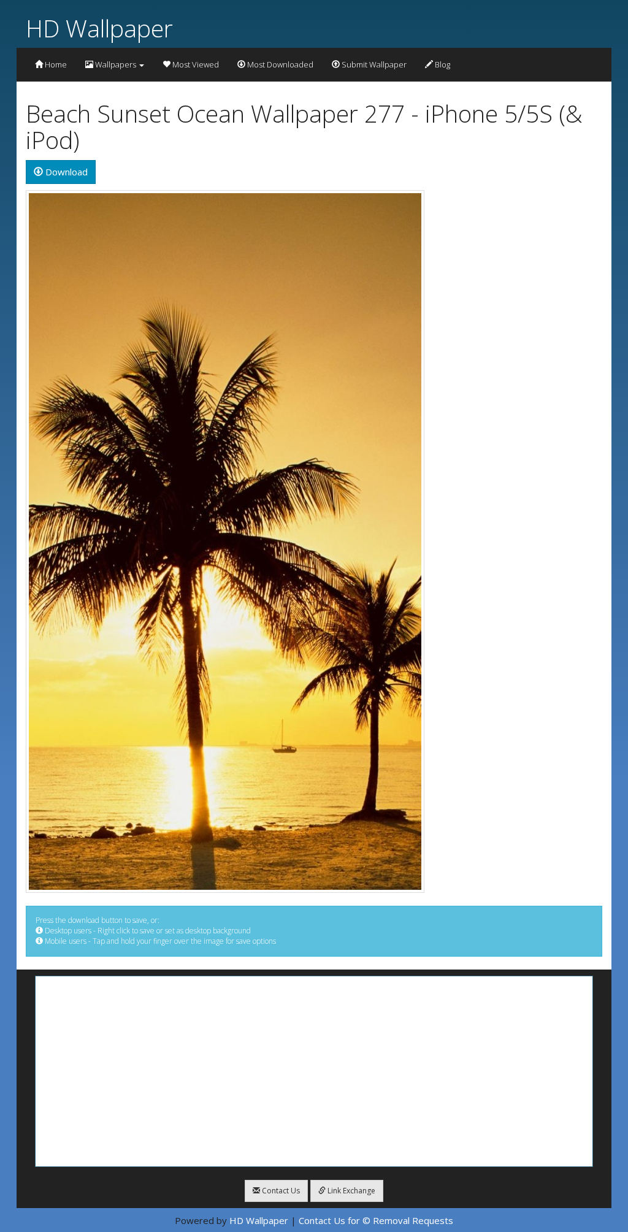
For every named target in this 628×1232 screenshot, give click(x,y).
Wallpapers (115, 64)
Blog (441, 64)
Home (55, 64)
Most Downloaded (279, 64)
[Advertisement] (314, 1071)
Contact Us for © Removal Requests (376, 1220)
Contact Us (280, 1190)
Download (65, 172)
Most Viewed (194, 64)
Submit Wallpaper (373, 64)
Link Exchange (350, 1190)
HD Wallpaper (99, 28)
